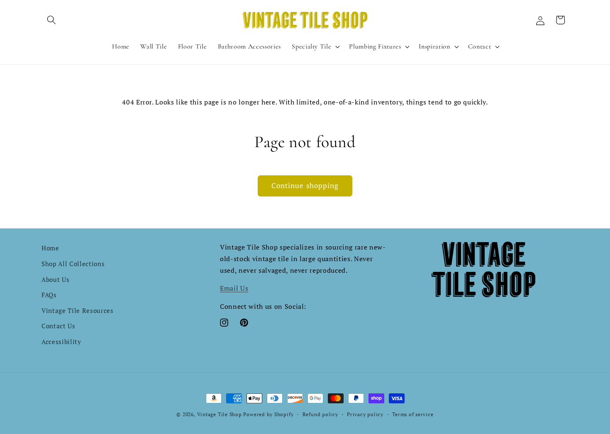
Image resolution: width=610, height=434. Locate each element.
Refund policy (320, 414)
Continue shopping (305, 185)
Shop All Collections (73, 263)
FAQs (49, 295)
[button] (51, 20)
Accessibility (61, 341)
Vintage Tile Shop (219, 414)
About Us (55, 279)
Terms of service (412, 414)
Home (50, 248)
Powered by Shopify (268, 414)
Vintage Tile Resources (77, 310)
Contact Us (58, 326)
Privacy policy (365, 414)
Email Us (234, 288)
